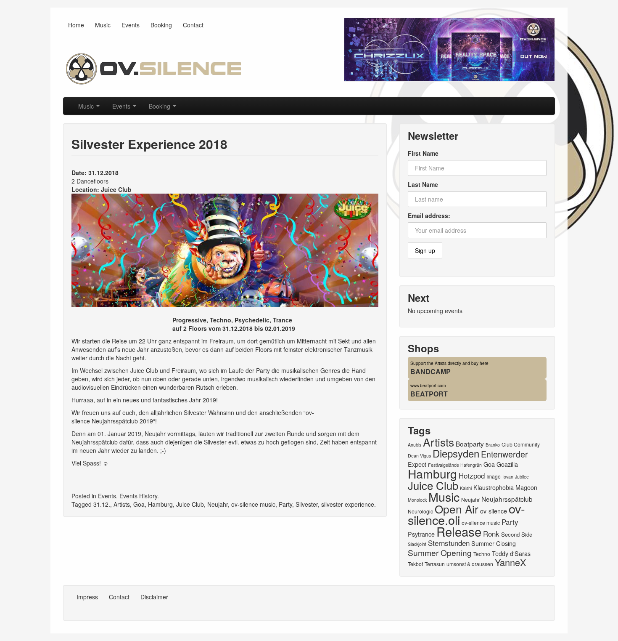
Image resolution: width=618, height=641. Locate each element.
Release (458, 531)
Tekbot (415, 563)
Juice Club (116, 189)
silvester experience (347, 504)
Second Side (516, 534)
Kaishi (466, 488)
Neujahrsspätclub (507, 498)
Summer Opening (440, 552)
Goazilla (507, 464)
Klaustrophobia (493, 487)
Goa (139, 504)
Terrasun (435, 563)
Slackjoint (417, 544)
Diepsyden (456, 453)
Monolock (417, 500)
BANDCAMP (430, 371)
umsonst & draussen (469, 563)
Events (130, 25)
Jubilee (522, 476)
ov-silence (493, 511)
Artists (122, 504)
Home (76, 25)
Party (285, 504)
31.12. (101, 504)
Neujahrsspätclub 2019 (122, 421)
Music (103, 25)
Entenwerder (504, 454)
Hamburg (160, 504)
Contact (193, 25)
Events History (138, 496)
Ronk (491, 533)
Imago (493, 476)
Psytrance (421, 534)
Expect (417, 464)
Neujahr (217, 504)
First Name (423, 153)
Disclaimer (154, 597)
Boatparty (470, 443)
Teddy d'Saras (511, 553)
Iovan (507, 476)
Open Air (456, 508)
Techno (481, 553)
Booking (161, 25)
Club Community (521, 444)
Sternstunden (449, 542)
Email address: (429, 215)
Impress (87, 597)
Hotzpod (472, 475)
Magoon (526, 487)
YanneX (510, 562)
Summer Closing (493, 543)
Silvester (307, 504)
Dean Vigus (419, 455)
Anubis (414, 445)
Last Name (423, 184)
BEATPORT (429, 394)
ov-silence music (253, 504)
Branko (493, 445)
